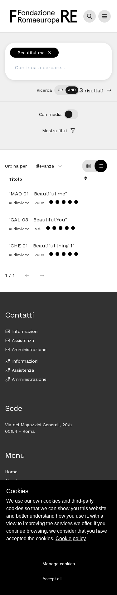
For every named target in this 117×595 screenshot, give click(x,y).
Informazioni (24, 331)
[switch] (66, 90)
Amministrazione (28, 349)
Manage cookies (58, 563)
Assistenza (22, 340)
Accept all (51, 578)
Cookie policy (71, 538)
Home (11, 471)
